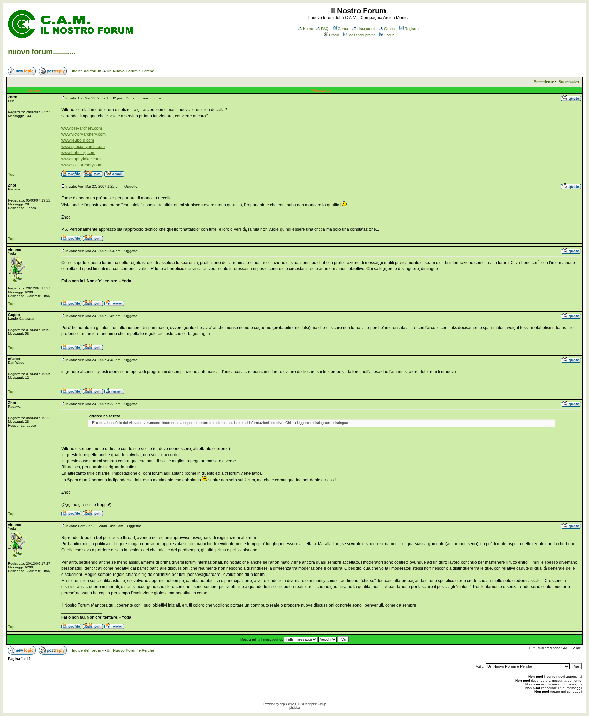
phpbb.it (294, 708)
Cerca (343, 29)
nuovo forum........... (41, 51)
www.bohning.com (78, 152)
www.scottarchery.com (81, 165)
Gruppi (389, 29)
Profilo (334, 35)
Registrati (412, 29)
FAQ (325, 29)
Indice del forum (86, 71)
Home (308, 29)
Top (11, 174)
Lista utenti (366, 29)
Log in (389, 35)
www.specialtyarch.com (83, 146)
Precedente (544, 82)
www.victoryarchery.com (83, 134)
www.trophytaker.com (81, 158)
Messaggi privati (361, 35)
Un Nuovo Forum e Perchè (130, 71)
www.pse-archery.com (81, 128)
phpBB (284, 704)
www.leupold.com (77, 140)
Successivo (569, 82)
